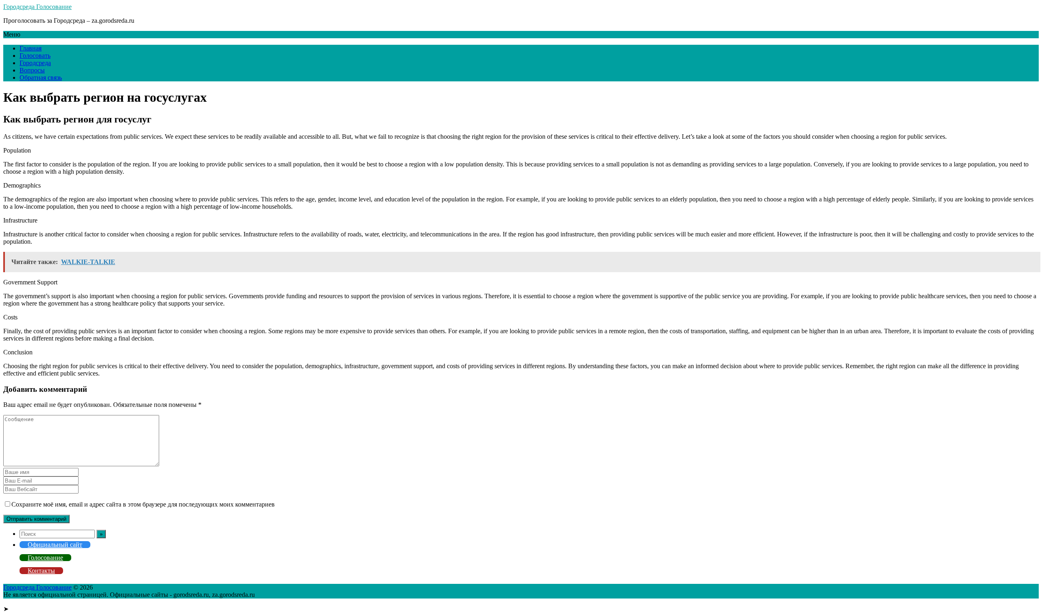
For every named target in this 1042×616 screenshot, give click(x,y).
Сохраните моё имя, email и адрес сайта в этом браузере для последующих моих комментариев (143, 504)
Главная (31, 48)
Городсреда (35, 62)
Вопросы (32, 70)
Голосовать (35, 55)
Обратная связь (41, 77)
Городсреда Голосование (37, 6)
